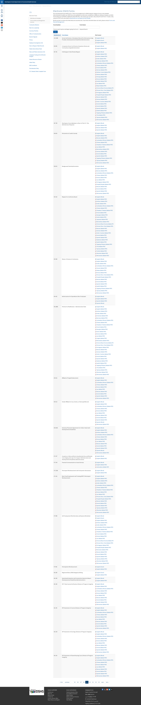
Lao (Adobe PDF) (100, 83)
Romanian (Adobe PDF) (102, 549)
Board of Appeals (33, 37)
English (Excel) (100, 40)
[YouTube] (107, 689)
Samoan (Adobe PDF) (101, 99)
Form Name (83, 25)
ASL (99, 703)
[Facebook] (103, 689)
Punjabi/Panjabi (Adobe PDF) (103, 95)
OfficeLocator (2, 12)
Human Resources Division (35, 59)
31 (92, 682)
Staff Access (50, 692)
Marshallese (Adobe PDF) (102, 149)
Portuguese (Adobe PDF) (102, 92)
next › (102, 682)
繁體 (89, 694)
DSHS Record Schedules (35, 18)
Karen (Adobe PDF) (101, 331)
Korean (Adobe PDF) (101, 79)
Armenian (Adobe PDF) (102, 61)
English (87, 692)
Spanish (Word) (100, 303)
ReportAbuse (2, 16)
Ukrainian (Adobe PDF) (102, 253)
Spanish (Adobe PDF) (101, 108)
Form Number (57, 25)
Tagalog (87, 703)
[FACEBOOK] (2, 20)
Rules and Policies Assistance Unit (37, 52)
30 (89, 682)
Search (138, 2)
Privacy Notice (69, 698)
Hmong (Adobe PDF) (101, 76)
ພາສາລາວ (92, 703)
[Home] (2, 2)
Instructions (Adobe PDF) (102, 467)
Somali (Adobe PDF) (101, 104)
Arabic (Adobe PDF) (101, 58)
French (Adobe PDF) (101, 67)
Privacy (31, 40)
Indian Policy (32, 62)
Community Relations (34, 25)
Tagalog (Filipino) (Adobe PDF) (104, 113)
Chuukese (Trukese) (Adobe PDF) (104, 144)
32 (95, 682)
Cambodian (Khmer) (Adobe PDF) (104, 63)
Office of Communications (35, 34)
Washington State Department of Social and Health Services (20, 2)
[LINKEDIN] (2, 27)
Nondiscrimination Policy (72, 692)
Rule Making (69, 700)
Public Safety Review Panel (35, 49)
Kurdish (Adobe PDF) (101, 81)
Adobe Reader (69, 695)
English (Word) (100, 38)
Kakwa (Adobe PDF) (101, 270)
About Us (50, 693)
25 (74, 682)
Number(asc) (57, 35)
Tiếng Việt (87, 701)
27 (80, 682)
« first (61, 682)
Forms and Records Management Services (37, 21)
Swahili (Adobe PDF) (101, 110)
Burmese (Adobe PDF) (101, 318)
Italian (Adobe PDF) (101, 217)
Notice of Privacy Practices (72, 696)
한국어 (92, 694)
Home (30, 5)
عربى (86, 696)
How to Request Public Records (36, 46)
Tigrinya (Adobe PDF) (101, 117)
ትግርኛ (96, 703)
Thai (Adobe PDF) (100, 115)
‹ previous (67, 682)
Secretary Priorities (33, 31)
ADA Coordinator (33, 65)
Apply (55, 32)
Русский (95, 692)
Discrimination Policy (34, 68)
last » (107, 682)
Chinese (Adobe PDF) (101, 65)
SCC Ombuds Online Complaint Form (37, 71)
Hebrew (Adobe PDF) (101, 74)
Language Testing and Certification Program (37, 55)
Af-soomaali (88, 699)
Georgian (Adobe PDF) (102, 215)
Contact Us (50, 696)
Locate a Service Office (53, 698)
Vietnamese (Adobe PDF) (102, 119)
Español (91, 692)
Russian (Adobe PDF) (101, 97)
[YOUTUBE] (2, 25)
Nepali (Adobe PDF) (101, 85)
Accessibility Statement (71, 693)
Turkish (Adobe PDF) (101, 251)
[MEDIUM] (2, 30)
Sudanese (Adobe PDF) (102, 239)
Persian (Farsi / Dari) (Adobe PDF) (104, 90)
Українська (93, 699)
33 (99, 682)
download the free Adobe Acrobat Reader (80, 18)
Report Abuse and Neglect (54, 700)
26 (77, 682)
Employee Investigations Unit (36, 43)
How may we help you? (110, 1)
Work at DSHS (51, 695)
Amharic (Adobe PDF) (101, 56)
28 (83, 682)
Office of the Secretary (37, 5)
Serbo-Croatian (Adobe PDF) (103, 101)
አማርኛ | (92, 701)
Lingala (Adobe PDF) (101, 338)
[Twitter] (105, 689)
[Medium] (112, 689)
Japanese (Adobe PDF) (102, 219)
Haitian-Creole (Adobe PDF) (103, 72)
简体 (86, 694)
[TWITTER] (2, 22)
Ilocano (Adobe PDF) (101, 268)
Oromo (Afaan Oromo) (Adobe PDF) (105, 88)
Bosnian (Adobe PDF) (101, 138)
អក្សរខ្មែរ (90, 696)
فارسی (96, 701)
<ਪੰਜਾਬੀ (94, 696)
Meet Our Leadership (34, 28)
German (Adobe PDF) (101, 70)
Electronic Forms (33, 15)
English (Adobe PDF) (101, 42)
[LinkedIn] (109, 689)
